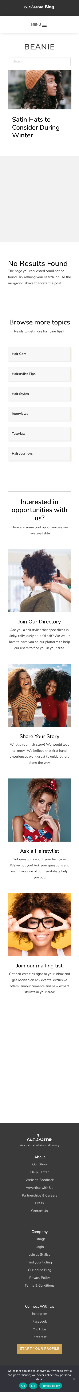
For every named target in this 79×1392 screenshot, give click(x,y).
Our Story (39, 1164)
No (33, 1385)
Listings (39, 1239)
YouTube (39, 1329)
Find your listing (39, 1262)
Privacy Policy (39, 1277)
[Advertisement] (39, 198)
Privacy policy (51, 1385)
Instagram (39, 1313)
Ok (23, 1385)
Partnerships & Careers (39, 1195)
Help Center (39, 1172)
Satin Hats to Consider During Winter (36, 127)
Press (39, 1203)
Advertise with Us (39, 1187)
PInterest (39, 1337)
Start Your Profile (39, 1348)
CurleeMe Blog (39, 1270)
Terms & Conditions (40, 1285)
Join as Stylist (39, 1254)
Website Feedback (39, 1180)
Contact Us (39, 1211)
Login (39, 1247)
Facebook (39, 1321)
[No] (74, 1379)
